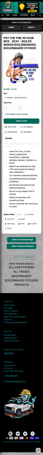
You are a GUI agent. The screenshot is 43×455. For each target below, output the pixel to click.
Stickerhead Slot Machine (15, 323)
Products (21, 285)
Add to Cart (21, 121)
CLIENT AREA (9, 305)
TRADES (14, 15)
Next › (31, 27)
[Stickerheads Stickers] (8, 7)
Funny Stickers (10, 314)
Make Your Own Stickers (15, 317)
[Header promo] (28, 8)
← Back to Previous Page (21, 240)
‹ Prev (11, 27)
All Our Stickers (21, 267)
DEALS (33, 15)
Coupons (8, 320)
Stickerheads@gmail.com (14, 381)
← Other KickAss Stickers (21, 246)
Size (5, 93)
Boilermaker (21, 276)
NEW (7, 15)
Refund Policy (10, 335)
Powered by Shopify (33, 441)
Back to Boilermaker (23, 257)
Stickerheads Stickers (16, 441)
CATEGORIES (24, 15)
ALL (2, 15)
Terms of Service (12, 341)
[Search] (40, 15)
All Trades (21, 271)
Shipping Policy (10, 338)
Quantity (7, 103)
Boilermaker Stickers (21, 280)
